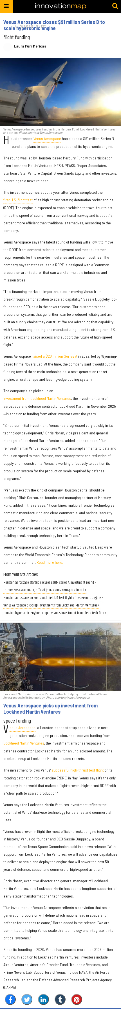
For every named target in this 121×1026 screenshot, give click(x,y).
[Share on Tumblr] (60, 999)
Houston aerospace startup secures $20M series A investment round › (49, 583)
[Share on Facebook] (10, 999)
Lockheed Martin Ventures (23, 743)
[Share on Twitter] (26, 999)
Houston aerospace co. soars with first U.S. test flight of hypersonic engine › (53, 598)
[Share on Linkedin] (43, 999)
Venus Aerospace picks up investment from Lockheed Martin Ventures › (51, 605)
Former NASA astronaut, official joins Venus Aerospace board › (44, 590)
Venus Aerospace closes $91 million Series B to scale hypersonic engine (54, 25)
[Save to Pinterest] (76, 999)
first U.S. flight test (18, 199)
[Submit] (115, 6)
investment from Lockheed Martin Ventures (37, 398)
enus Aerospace (22, 727)
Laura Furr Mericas (30, 46)
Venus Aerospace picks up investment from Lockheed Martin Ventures (50, 708)
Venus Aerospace (47, 138)
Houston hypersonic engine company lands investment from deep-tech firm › (54, 613)
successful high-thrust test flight (78, 770)
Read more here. (50, 562)
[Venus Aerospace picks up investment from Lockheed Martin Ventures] (60, 657)
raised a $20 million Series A (54, 356)
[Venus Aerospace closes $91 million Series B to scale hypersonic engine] (60, 92)
